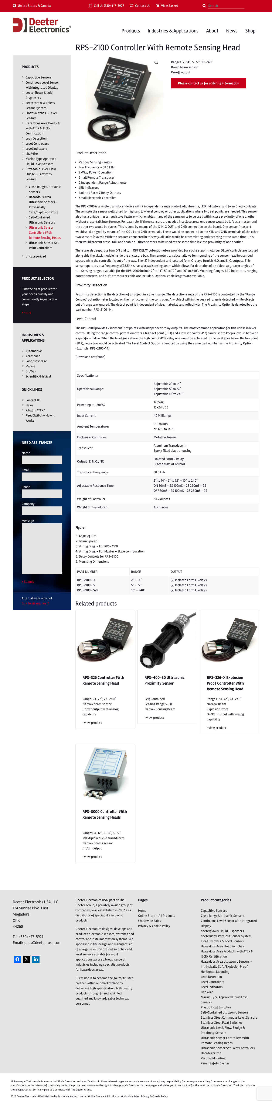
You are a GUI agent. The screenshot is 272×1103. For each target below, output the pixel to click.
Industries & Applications (173, 31)
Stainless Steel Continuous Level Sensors (229, 1017)
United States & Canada (34, 6)
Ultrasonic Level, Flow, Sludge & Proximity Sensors (41, 174)
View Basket (169, 6)
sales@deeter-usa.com (42, 942)
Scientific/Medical (38, 376)
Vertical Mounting (213, 1058)
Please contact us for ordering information (208, 83)
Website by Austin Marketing (61, 1096)
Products (131, 31)
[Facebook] (17, 959)
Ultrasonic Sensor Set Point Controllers (44, 245)
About (212, 31)
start (27, 313)
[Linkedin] (36, 959)
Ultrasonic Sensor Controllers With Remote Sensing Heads (45, 232)
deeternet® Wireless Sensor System (40, 105)
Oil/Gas (31, 371)
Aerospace (33, 356)
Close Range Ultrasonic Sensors (45, 189)
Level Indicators (36, 149)
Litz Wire (32, 154)
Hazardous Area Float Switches (222, 946)
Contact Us (142, 6)
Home (142, 911)
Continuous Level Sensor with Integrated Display (42, 85)
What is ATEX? (35, 410)
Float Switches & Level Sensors (41, 115)
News (232, 31)
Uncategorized (36, 256)
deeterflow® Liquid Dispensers (39, 95)
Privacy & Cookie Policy (154, 926)
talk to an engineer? (35, 603)
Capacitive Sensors (39, 77)
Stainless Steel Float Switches (221, 1023)
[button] (156, 62)
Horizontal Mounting (215, 972)
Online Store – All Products (156, 916)
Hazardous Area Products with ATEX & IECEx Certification (43, 128)
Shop (250, 31)
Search (204, 5)
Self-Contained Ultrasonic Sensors (42, 220)
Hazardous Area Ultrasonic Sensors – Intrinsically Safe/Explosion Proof (43, 204)
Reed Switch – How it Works (40, 418)
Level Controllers (37, 143)
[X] (26, 959)
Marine (30, 366)
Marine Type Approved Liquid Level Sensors (41, 161)
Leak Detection (36, 138)
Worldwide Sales (149, 921)
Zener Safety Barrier (215, 1063)
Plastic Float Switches (216, 1007)
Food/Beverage (36, 361)
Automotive (34, 351)
